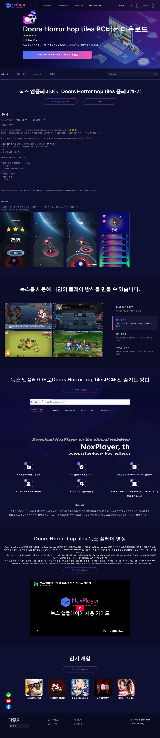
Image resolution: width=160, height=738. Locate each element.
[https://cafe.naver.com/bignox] (8, 694)
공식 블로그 (53, 719)
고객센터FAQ (63, 5)
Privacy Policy (137, 723)
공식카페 (79, 5)
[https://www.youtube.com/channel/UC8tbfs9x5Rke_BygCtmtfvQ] (8, 700)
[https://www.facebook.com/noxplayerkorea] (8, 706)
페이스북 (78, 719)
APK (99, 101)
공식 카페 (52, 723)
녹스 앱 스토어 (95, 5)
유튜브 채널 (79, 723)
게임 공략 (47, 5)
